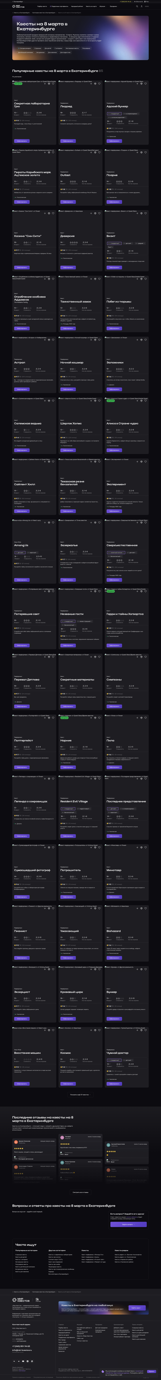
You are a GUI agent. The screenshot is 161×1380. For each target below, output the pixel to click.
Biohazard (114, 931)
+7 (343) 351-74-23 (21, 1346)
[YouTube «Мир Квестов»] (23, 1361)
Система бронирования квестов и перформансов (122, 1331)
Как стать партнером (120, 1334)
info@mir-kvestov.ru (22, 1350)
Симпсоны (114, 679)
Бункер (112, 992)
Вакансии (61, 1351)
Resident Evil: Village (74, 801)
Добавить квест (119, 1328)
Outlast (65, 175)
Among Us (21, 545)
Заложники (115, 362)
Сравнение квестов (65, 1345)
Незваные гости (71, 614)
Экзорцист (22, 992)
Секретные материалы (77, 679)
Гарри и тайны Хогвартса (125, 614)
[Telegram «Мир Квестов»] (18, 1361)
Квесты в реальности (65, 1330)
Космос (65, 1053)
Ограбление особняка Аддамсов (30, 298)
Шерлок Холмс (71, 423)
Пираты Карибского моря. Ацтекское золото (32, 174)
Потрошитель (70, 870)
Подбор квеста (42, 6)
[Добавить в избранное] (53, 83)
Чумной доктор (117, 1053)
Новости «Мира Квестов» (85, 1336)
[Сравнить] (49, 83)
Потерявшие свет (27, 614)
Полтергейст (23, 740)
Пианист (20, 931)
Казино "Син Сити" (27, 236)
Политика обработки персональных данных (69, 1377)
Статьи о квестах (82, 1341)
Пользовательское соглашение (43, 1377)
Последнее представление (126, 801)
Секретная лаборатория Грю (32, 105)
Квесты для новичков (138, 1339)
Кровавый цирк (71, 992)
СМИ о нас (80, 1338)
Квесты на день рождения (140, 1332)
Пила (110, 740)
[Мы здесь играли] (45, 83)
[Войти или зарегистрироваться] (142, 6)
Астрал (19, 362)
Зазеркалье (69, 545)
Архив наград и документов (63, 1348)
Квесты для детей (137, 1330)
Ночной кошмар (71, 362)
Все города (62, 1340)
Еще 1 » (110, 247)
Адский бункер (117, 106)
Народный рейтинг (77, 6)
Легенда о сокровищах (30, 801)
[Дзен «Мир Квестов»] (27, 1361)
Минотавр (114, 870)
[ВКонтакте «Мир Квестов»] (14, 1361)
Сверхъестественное (122, 545)
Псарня (112, 175)
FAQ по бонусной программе (82, 1332)
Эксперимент (116, 484)
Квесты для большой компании (138, 1336)
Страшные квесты (137, 1328)
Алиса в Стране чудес (122, 423)
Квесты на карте (91, 6)
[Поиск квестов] (137, 6)
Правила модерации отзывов (21, 1377)
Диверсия (67, 236)
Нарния (65, 740)
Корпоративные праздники (100, 1331)
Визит (111, 236)
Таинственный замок (75, 301)
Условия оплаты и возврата (95, 1377)
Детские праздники (101, 1328)
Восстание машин (27, 1053)
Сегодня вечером (25, 48)
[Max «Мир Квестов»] (32, 1361)
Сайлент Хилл (24, 484)
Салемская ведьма (27, 423)
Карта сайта (62, 1342)
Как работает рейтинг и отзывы (84, 1328)
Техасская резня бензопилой (72, 483)
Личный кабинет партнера (122, 1337)
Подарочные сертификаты (60, 6)
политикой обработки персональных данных (124, 1372)
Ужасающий (69, 931)
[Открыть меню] (147, 6)
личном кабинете (131, 1217)
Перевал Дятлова (26, 679)
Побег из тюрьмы (119, 301)
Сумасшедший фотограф (32, 870)
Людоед (66, 106)
